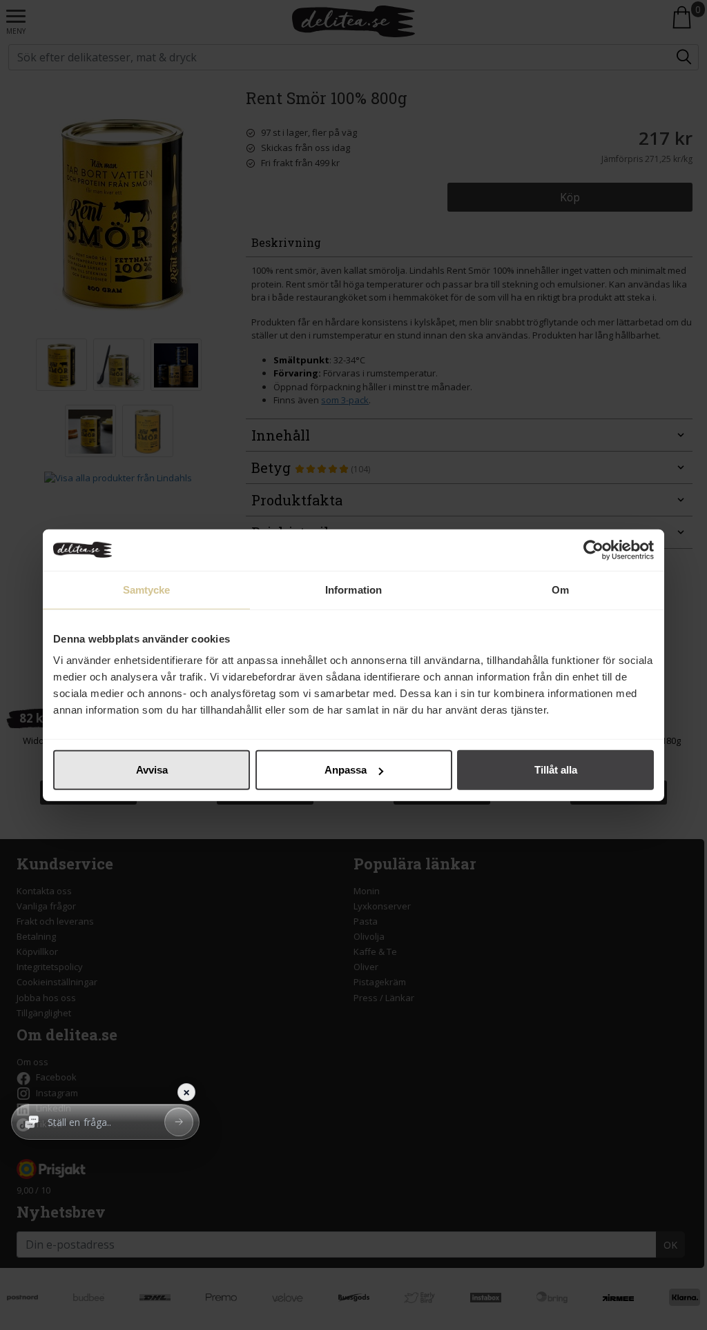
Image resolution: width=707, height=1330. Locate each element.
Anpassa (346, 770)
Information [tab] (353, 589)
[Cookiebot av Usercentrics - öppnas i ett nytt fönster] (593, 549)
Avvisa (152, 770)
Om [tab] (560, 589)
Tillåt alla (555, 770)
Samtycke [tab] (147, 589)
